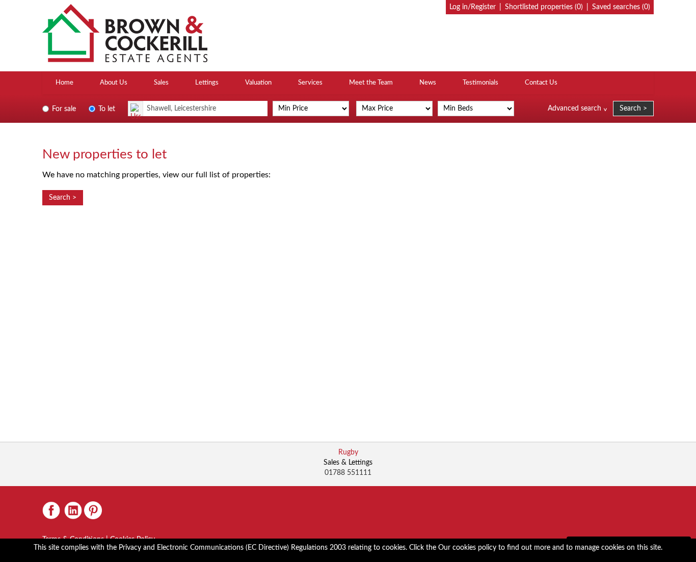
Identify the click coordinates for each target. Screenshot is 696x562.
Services (310, 82)
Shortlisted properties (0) (544, 7)
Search (630, 108)
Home (64, 82)
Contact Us (541, 82)
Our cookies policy (468, 547)
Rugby (348, 452)
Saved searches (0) (621, 7)
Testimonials (480, 82)
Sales (161, 82)
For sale (63, 109)
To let (105, 109)
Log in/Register (472, 7)
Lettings (207, 82)
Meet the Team (371, 82)
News (427, 82)
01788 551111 (348, 472)
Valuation (258, 82)
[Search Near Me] (135, 108)
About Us (113, 82)
